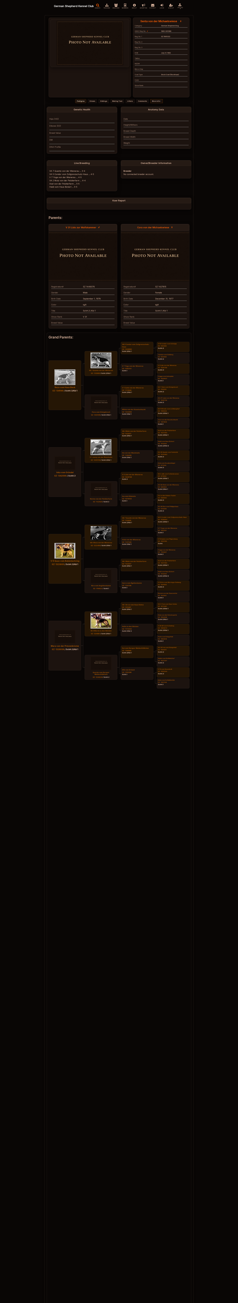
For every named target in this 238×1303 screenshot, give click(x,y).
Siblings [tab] (103, 101)
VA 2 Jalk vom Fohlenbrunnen (168, 474)
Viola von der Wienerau (131, 540)
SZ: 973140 (162, 465)
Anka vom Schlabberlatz (166, 680)
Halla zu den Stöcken (130, 626)
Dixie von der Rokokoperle (167, 615)
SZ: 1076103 (127, 499)
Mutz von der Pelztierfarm (66, 180)
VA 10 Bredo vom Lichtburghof (168, 409)
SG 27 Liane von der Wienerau (168, 398)
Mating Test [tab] (117, 101)
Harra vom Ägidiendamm (132, 583)
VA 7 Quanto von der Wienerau (101, 370)
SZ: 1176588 (126, 390)
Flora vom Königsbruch (101, 412)
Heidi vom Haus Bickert (60, 187)
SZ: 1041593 (162, 584)
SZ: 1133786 (126, 585)
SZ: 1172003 (127, 629)
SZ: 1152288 (126, 672)
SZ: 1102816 (162, 389)
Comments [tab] (142, 101)
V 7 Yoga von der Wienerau (132, 366)
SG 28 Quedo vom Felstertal (168, 452)
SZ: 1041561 (162, 595)
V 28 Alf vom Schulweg (166, 626)
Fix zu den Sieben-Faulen (167, 495)
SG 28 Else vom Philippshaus (168, 506)
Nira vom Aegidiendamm (101, 586)
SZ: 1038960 (127, 349)
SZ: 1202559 (127, 412)
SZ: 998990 (162, 498)
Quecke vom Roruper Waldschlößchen (101, 673)
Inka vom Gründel (65, 472)
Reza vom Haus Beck (65, 387)
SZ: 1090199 (162, 541)
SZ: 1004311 (162, 650)
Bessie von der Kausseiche (167, 593)
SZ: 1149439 (126, 455)
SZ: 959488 (162, 346)
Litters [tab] (130, 101)
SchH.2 (161, 348)
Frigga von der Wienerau (166, 550)
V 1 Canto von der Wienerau (133, 388)
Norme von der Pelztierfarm (101, 499)
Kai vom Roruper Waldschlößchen (135, 648)
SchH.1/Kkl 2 (127, 631)
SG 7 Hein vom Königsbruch (168, 387)
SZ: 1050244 (162, 671)
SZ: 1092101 (127, 368)
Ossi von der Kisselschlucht (168, 420)
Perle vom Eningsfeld (165, 637)
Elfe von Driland (128, 670)
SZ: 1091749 (162, 682)
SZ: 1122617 (126, 434)
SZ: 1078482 (162, 454)
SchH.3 (125, 479)
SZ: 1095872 (162, 628)
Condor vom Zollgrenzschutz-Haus (71, 174)
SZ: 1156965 (126, 651)
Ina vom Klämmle (129, 496)
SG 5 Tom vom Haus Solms (167, 604)
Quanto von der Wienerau (67, 171)
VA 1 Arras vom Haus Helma (133, 605)
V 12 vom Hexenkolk (165, 669)
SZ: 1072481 (162, 606)
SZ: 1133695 (126, 520)
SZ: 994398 (162, 357)
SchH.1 (124, 371)
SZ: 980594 (162, 487)
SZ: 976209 (162, 509)
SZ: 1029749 (127, 477)
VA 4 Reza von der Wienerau (101, 543)
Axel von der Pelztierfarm (61, 184)
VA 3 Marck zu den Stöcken (101, 631)
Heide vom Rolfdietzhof (166, 658)
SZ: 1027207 (162, 660)
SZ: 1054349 (162, 617)
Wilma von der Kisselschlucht (133, 409)
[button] (180, 6)
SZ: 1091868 (162, 422)
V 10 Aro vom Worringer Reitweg (169, 582)
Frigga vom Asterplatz (166, 376)
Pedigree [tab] (81, 101)
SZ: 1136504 (162, 411)
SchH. (160, 543)
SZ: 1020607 (162, 378)
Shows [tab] (92, 101)
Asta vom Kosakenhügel (166, 463)
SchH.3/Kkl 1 (127, 351)
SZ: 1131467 (126, 607)
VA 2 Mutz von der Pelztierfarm (134, 431)
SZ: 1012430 (162, 444)
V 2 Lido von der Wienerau (132, 474)
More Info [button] (156, 101)
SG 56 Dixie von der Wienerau (168, 485)
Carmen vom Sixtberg (165, 354)
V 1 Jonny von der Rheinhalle (101, 457)
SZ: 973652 (162, 476)
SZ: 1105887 (162, 552)
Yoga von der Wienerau (64, 177)
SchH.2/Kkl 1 (127, 392)
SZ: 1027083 (162, 433)
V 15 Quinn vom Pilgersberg (168, 539)
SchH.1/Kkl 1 (127, 414)
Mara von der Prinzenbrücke (65, 646)
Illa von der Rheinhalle (131, 453)
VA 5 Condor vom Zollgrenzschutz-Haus (172, 517)
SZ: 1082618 (162, 639)
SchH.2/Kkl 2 (163, 446)
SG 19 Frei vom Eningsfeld (167, 647)
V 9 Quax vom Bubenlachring (65, 561)
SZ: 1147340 (127, 542)
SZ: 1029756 (162, 400)
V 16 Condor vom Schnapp (167, 344)
